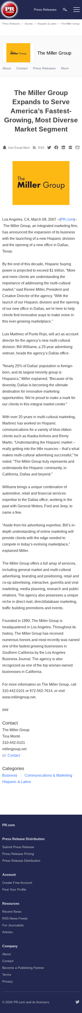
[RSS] (35, 147)
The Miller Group (70, 23)
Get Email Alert (19, 147)
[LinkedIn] (63, 147)
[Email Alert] (5, 147)
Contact (22, 68)
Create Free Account (17, 882)
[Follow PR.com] (77, 1002)
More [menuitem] (65, 68)
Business (9, 775)
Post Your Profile (14, 889)
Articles (7, 932)
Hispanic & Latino (46, 23)
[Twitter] (49, 147)
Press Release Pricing (18, 854)
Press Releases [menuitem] (45, 9)
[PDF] (70, 147)
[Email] (77, 147)
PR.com (67, 219)
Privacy (7, 981)
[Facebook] (56, 147)
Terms (6, 974)
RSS (41, 147)
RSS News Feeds (15, 918)
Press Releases (11, 23)
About (7, 68)
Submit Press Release (18, 847)
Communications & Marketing (48, 775)
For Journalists (13, 925)
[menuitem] (65, 9)
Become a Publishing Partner (23, 968)
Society (29, 23)
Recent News (11, 911)
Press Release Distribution (21, 860)
